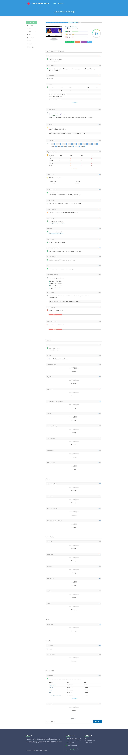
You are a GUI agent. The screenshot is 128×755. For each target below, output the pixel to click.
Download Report (70, 41)
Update (77, 41)
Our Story (51, 684)
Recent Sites (60, 3)
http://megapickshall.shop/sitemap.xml (57, 223)
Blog (50, 689)
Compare (84, 41)
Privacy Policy (88, 739)
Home (54, 3)
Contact (50, 686)
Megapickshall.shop (71, 27)
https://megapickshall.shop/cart (55, 691)
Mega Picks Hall (52, 681)
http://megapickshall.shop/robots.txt (56, 233)
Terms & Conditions (90, 737)
